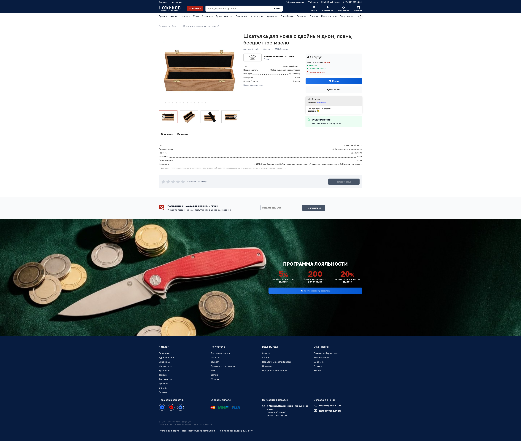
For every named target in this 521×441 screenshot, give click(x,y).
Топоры (163, 374)
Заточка (163, 392)
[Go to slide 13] (205, 102)
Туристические (167, 357)
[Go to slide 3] (169, 102)
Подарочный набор (353, 145)
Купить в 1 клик (334, 90)
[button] (168, 116)
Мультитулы (165, 366)
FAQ (212, 370)
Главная (163, 26)
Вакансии (319, 361)
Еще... (175, 26)
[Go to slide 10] (194, 102)
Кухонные (164, 370)
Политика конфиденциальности (236, 430)
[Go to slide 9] (191, 102)
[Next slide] (360, 16)
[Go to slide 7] (183, 102)
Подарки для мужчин (352, 164)
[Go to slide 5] (176, 102)
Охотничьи (164, 361)
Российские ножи (269, 164)
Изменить (321, 102)
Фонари (163, 388)
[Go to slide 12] (202, 102)
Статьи (214, 374)
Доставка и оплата (220, 353)
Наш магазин (177, 2)
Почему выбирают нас (326, 353)
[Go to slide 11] (198, 102)
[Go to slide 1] (161, 103)
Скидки (266, 353)
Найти (277, 8)
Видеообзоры (321, 357)
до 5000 (256, 164)
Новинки (267, 366)
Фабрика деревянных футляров (279, 56)
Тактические (165, 379)
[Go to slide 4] (172, 102)
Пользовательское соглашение (198, 430)
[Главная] (169, 8)
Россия (358, 160)
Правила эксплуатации (222, 366)
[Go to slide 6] (180, 102)
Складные (164, 353)
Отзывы (318, 366)
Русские (163, 383)
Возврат (214, 361)
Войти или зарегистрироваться (315, 291)
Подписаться (314, 207)
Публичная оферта (169, 430)
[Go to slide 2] (165, 102)
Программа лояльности (274, 370)
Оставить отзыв (344, 182)
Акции (265, 357)
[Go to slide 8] (187, 102)
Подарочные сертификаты (276, 361)
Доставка (163, 2)
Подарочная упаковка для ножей (201, 26)
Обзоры (214, 379)
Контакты (319, 370)
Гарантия (215, 357)
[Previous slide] (163, 117)
